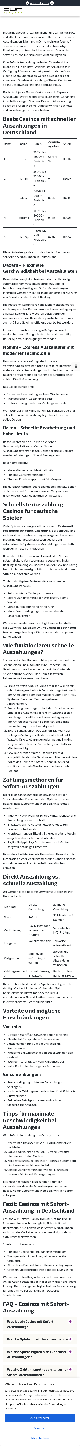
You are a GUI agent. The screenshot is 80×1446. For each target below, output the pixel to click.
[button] (40, 1324)
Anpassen (40, 1427)
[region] (40, 1412)
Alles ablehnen (40, 1437)
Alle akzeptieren (40, 1417)
